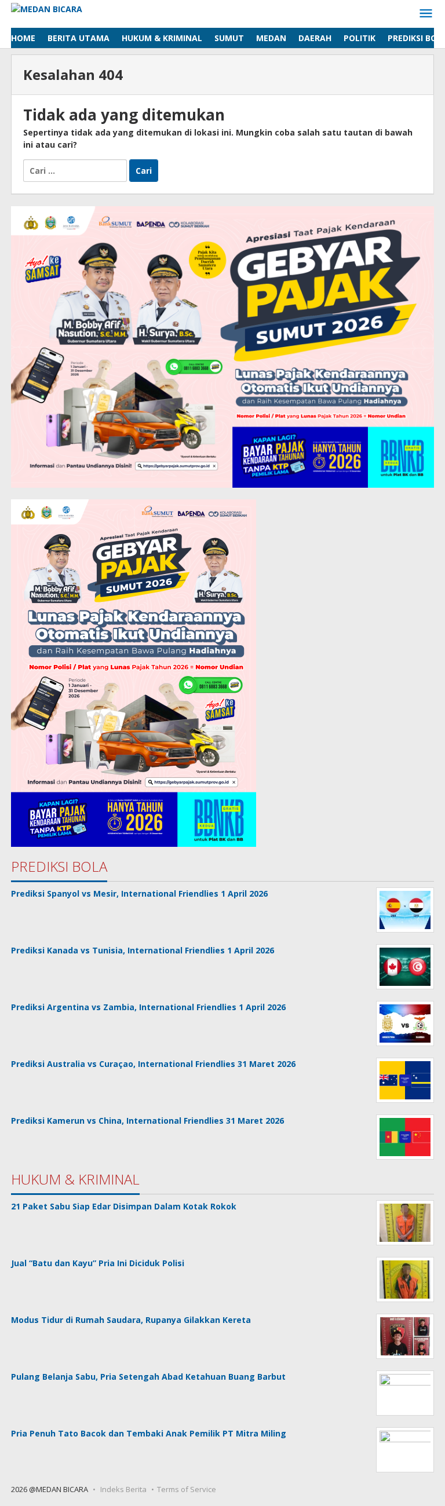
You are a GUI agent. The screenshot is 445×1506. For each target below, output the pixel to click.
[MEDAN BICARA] (46, 7)
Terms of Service (186, 1489)
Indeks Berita (123, 1489)
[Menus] (426, 13)
